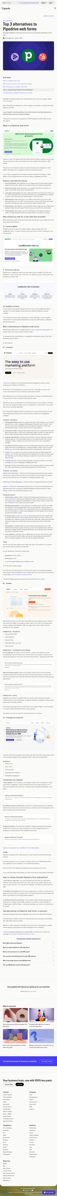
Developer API (9, 465)
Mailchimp (5, 1140)
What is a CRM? (7, 1178)
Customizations (6, 1109)
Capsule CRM (31, 579)
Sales (4, 20)
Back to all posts (49, 16)
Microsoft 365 (6, 1137)
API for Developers (7, 1128)
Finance (31, 1132)
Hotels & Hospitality (34, 1135)
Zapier (4, 1135)
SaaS (30, 1149)
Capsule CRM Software (8, 1175)
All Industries (32, 1156)
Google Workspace (7, 1152)
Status (7, 1114)
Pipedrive (5, 159)
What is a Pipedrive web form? (11, 81)
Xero (4, 1132)
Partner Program (7, 1116)
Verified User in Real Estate (10, 473)
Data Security (6, 1104)
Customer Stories (7, 1170)
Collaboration (32, 1130)
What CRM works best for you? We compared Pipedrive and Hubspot (22, 713)
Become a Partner (44, 3)
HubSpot (8, 621)
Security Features (7, 1106)
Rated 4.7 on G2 (7, 2)
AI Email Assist (32, 1128)
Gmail (4, 1142)
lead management (37, 329)
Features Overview (7, 1094)
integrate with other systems (41, 517)
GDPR (30, 1106)
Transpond (6, 383)
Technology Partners (8, 1118)
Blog (4, 1166)
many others (40, 579)
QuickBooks (6, 1130)
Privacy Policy (32, 1104)
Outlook (5, 1147)
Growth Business (33, 1154)
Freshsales (6, 755)
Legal (30, 1147)
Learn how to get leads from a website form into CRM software (21, 848)
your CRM (20, 201)
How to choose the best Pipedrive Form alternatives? (18, 90)
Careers (31, 1099)
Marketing (9, 20)
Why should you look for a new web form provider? (17, 84)
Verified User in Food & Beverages (12, 482)
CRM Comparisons (7, 1097)
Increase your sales (21, 515)
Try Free (19, 1084)
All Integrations (6, 1154)
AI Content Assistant (11, 460)
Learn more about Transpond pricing (21, 574)
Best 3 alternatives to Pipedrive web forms (15, 87)
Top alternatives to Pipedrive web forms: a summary (17, 93)
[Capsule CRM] (6, 8)
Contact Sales (51, 3)
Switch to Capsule (7, 1111)
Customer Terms (33, 1102)
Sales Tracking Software (9, 1173)
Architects (31, 1140)
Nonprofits (31, 1152)
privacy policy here (31, 991)
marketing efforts (22, 509)
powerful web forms (28, 389)
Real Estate (32, 1144)
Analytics (7, 452)
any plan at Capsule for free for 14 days (23, 934)
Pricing (4, 1102)
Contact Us (32, 1109)
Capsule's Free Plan (7, 1121)
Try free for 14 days (46, 1061)
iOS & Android (6, 1099)
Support (5, 1163)
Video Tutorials (6, 1168)
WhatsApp (5, 1144)
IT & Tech (31, 1142)
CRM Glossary (6, 1180)
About (30, 1094)
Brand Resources (33, 1097)
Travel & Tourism (33, 1137)
